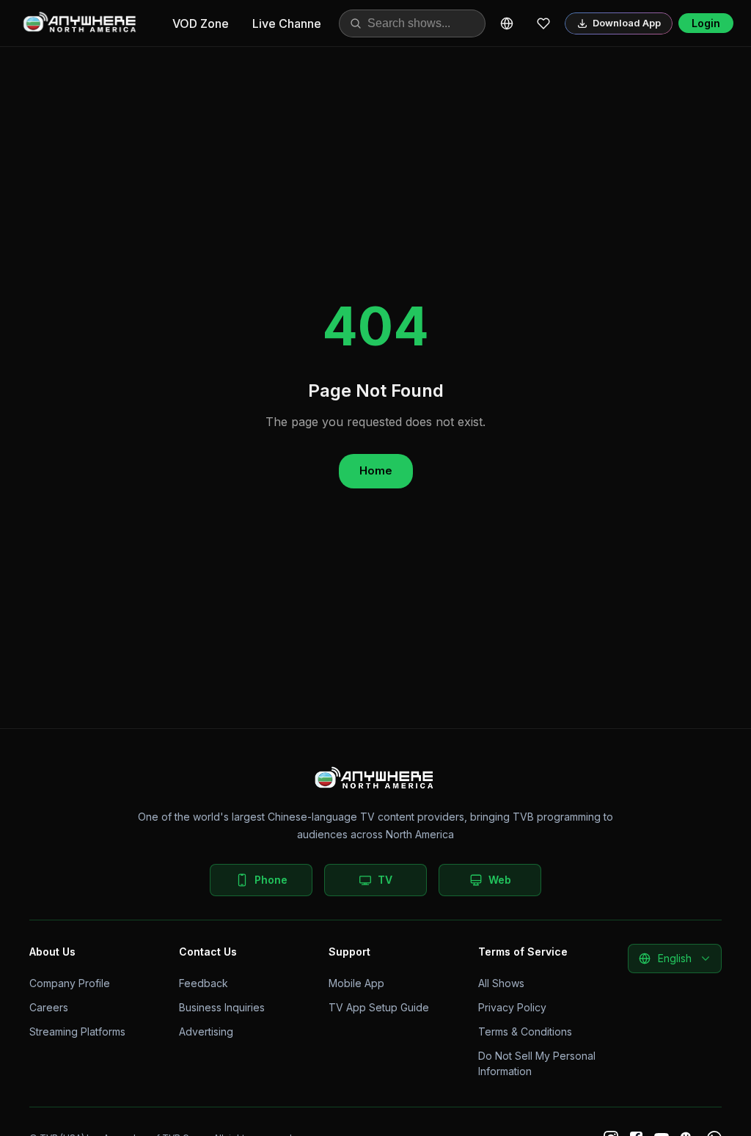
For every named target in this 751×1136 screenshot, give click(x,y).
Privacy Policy (512, 1007)
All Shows (501, 983)
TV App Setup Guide (379, 1007)
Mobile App (356, 983)
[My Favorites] (543, 23)
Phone (270, 879)
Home (375, 470)
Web (499, 879)
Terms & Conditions (525, 1031)
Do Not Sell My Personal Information (537, 1063)
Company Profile (69, 983)
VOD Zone (200, 23)
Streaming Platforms (77, 1031)
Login (706, 23)
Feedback (203, 983)
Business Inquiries (222, 1007)
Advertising (206, 1031)
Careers (48, 1007)
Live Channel (288, 23)
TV (385, 879)
